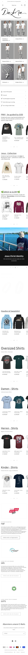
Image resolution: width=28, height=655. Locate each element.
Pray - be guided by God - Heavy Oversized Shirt (18, 138)
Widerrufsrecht (21, 650)
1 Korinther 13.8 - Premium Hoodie (5, 332)
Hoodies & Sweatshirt (10, 311)
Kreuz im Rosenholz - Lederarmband (6, 297)
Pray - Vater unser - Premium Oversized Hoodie (6, 176)
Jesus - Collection (9, 153)
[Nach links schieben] (11, 146)
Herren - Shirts (9, 428)
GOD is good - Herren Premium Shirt (18, 452)
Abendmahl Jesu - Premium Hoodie (17, 332)
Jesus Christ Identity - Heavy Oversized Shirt (6, 372)
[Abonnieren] (23, 633)
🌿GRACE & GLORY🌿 (10, 192)
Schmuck (4, 82)
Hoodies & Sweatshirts (5, 39)
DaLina (8, 650)
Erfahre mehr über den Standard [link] (11, 575)
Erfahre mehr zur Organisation (10, 537)
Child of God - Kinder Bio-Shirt (6, 491)
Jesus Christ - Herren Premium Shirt (6, 452)
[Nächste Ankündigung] (25, 1)
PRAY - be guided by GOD (12, 114)
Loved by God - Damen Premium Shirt (6, 412)
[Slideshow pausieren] (26, 267)
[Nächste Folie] (17, 267)
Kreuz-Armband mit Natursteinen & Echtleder (18, 297)
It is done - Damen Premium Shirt (17, 177)
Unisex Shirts (18, 39)
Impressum (23, 652)
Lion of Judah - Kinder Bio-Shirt (18, 491)
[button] (2, 5)
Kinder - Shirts (9, 467)
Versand (18, 652)
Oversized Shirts (13, 348)
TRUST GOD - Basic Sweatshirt (17, 215)
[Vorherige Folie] (10, 267)
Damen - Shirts (9, 388)
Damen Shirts (5, 61)
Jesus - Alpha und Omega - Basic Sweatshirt (5, 216)
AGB (14, 652)
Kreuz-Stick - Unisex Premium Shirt (18, 372)
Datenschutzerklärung (9, 652)
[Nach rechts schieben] (16, 146)
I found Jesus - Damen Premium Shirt (18, 412)
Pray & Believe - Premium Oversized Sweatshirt (6, 138)
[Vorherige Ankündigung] (2, 1)
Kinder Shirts (18, 82)
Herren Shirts (18, 61)
